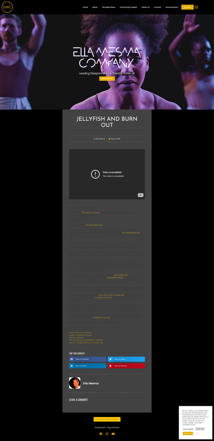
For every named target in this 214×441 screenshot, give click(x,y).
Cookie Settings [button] (188, 429)
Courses (157, 7)
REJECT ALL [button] (200, 429)
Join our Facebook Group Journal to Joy (86, 342)
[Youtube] (113, 434)
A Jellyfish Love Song (103, 297)
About (95, 7)
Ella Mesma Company (91, 212)
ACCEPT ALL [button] (188, 433)
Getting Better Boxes (114, 277)
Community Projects (128, 7)
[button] (87, 359)
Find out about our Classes (80, 332)
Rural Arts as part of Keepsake (111, 295)
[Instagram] (107, 434)
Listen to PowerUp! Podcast (80, 335)
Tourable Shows (108, 7)
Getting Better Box (120, 275)
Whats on (146, 7)
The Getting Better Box (94, 225)
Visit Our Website (76, 337)
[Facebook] (101, 434)
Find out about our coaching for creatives (86, 340)
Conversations (172, 7)
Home (85, 7)
